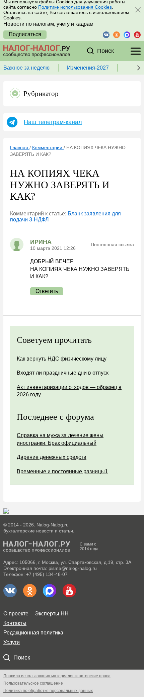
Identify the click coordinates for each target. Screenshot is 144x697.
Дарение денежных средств (51, 457)
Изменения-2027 (88, 68)
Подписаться (25, 34)
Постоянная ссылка (112, 244)
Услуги (11, 642)
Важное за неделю (26, 68)
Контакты (14, 623)
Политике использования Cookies (75, 7)
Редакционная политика (33, 632)
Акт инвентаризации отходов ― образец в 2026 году (69, 390)
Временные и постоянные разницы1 (62, 471)
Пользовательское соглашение (33, 683)
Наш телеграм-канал (53, 122)
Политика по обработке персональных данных (48, 690)
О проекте (15, 613)
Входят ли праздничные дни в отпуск (63, 373)
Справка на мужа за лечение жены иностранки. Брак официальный (60, 438)
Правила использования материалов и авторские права (57, 676)
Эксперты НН (52, 613)
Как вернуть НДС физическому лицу (61, 359)
